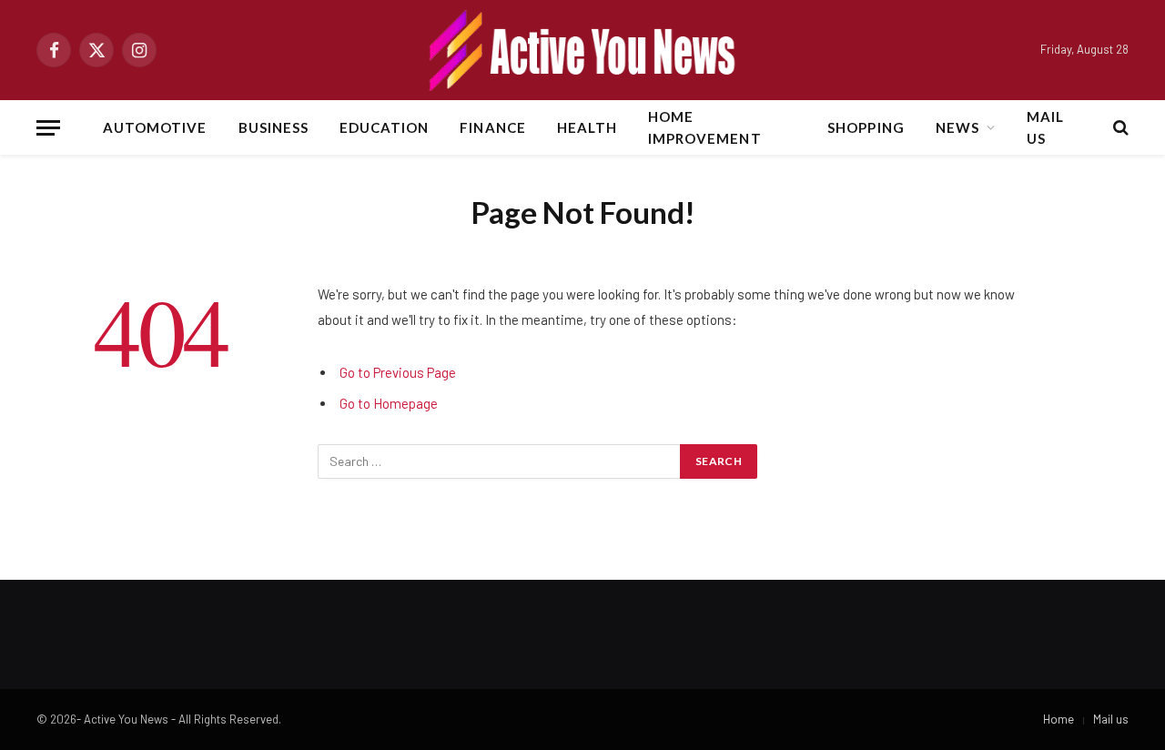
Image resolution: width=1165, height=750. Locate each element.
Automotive (155, 127)
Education (384, 127)
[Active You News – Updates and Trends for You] (582, 50)
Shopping (865, 127)
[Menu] (48, 127)
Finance (492, 127)
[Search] (1119, 127)
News (957, 127)
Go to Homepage (388, 403)
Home (1058, 719)
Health (587, 127)
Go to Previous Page (397, 372)
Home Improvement (705, 127)
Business (273, 127)
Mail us (1045, 127)
